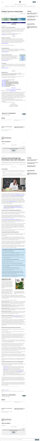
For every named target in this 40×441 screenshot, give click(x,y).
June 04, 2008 (4, 82)
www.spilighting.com (4, 34)
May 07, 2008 (4, 86)
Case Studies (23, 58)
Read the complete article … (5, 60)
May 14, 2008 (4, 85)
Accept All (37, 439)
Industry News (3, 9)
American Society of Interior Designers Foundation (17, 195)
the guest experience (19, 371)
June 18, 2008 (4, 80)
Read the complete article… (5, 43)
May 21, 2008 (4, 84)
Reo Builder (13, 33)
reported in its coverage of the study (11, 219)
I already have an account (13, 151)
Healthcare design (5, 369)
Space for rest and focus (16, 316)
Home (6, 22)
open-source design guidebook (11, 201)
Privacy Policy (20, 439)
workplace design (6, 366)
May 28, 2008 (4, 83)
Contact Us (11, 22)
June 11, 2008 (4, 81)
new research (18, 194)
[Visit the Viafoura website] (24, 146)
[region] (14, 145)
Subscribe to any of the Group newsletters (13, 89)
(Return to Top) (14, 87)
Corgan (6, 195)
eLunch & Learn (19, 22)
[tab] (3, 143)
